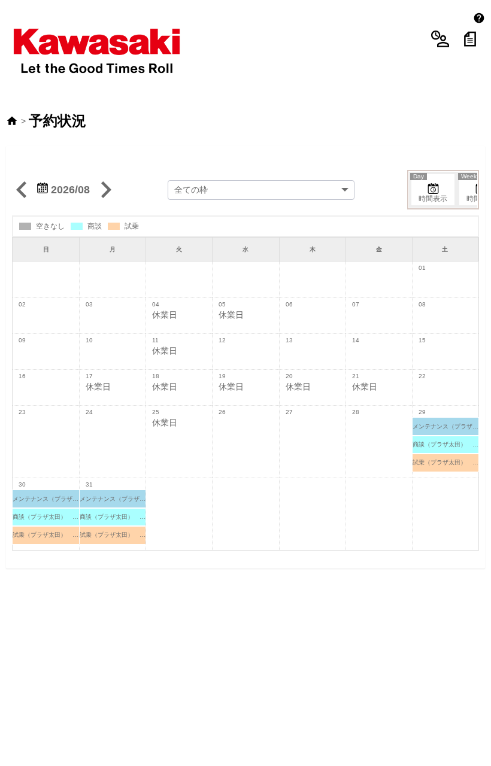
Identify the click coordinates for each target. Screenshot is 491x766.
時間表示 (430, 188)
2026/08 (69, 190)
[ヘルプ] (479, 18)
